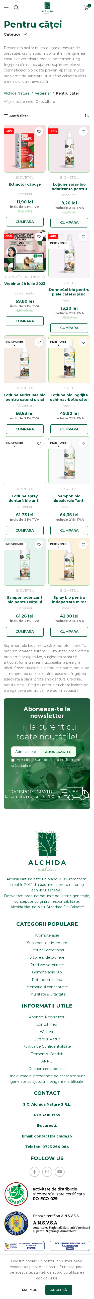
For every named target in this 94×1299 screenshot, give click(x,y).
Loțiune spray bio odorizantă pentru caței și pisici (69, 189)
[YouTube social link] (60, 1172)
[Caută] (16, 8)
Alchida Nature (17, 93)
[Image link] (47, 1223)
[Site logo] (47, 7)
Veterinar (43, 93)
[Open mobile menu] (6, 8)
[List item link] (47, 935)
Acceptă (58, 1290)
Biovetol (24, 177)
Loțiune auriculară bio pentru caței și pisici (25, 397)
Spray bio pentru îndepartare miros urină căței (69, 602)
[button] (25, 221)
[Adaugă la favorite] (39, 131)
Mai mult (31, 1290)
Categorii (13, 34)
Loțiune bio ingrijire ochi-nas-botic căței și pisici (69, 399)
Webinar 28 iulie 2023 (24, 283)
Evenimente (25, 293)
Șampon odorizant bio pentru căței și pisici (24, 602)
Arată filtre (19, 116)
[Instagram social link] (47, 1172)
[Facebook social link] (35, 1172)
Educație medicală (25, 276)
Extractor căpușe (25, 184)
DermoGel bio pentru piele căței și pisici (69, 291)
